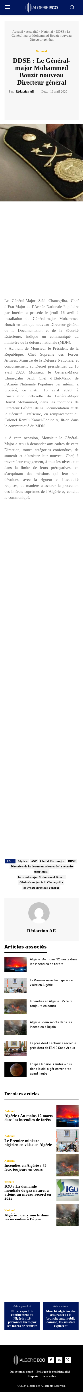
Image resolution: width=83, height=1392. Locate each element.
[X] (36, 105)
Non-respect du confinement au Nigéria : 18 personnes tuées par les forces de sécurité (22, 1318)
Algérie (23, 861)
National (47, 31)
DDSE (72, 861)
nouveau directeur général (41, 887)
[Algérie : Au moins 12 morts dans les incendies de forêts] (15, 964)
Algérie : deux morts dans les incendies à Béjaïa (26, 1217)
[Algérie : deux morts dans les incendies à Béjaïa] (15, 1027)
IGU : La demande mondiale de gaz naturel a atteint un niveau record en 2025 (27, 1192)
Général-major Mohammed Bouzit (41, 877)
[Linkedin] (59, 1360)
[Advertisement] (41, 251)
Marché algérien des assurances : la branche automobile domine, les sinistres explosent (60, 1318)
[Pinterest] (46, 105)
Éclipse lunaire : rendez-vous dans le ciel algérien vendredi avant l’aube (51, 1068)
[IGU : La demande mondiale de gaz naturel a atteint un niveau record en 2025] (67, 1190)
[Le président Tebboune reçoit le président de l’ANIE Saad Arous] (15, 1048)
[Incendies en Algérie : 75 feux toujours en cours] (15, 1006)
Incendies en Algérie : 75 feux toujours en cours (25, 1167)
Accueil (17, 31)
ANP (34, 861)
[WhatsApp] (56, 105)
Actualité (32, 31)
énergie (9, 1181)
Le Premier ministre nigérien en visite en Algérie (28, 1142)
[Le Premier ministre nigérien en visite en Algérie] (15, 985)
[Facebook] (26, 105)
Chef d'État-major (52, 861)
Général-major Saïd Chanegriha (41, 882)
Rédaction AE (25, 91)
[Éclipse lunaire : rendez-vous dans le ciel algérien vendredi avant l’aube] (15, 1069)
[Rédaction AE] (41, 913)
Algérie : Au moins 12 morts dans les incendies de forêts (28, 1117)
